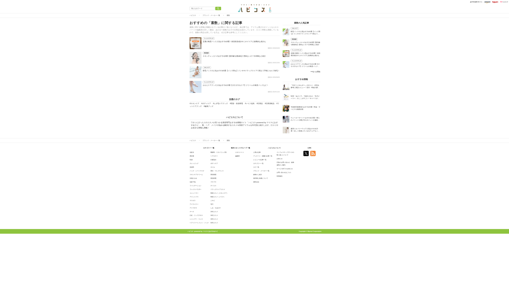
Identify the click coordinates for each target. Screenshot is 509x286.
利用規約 (279, 176)
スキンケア (207, 67)
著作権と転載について (260, 178)
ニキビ (212, 200)
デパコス (213, 185)
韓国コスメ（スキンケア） (219, 193)
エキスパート (239, 152)
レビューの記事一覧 (259, 159)
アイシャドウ (194, 197)
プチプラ (213, 182)
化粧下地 (193, 182)
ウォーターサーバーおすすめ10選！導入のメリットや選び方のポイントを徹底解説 (305, 119)
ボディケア (214, 163)
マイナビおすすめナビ (210, 231)
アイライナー (194, 204)
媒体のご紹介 (257, 174)
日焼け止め (193, 178)
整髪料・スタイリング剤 (218, 152)
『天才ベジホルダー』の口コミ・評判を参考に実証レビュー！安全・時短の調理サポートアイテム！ (305, 86)
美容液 (192, 156)
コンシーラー (194, 193)
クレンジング (194, 163)
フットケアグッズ (208, 38)
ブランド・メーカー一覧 (211, 15)
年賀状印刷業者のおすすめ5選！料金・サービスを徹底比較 (305, 108)
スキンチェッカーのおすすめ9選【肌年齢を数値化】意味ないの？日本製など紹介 (234, 56)
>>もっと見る (315, 72)
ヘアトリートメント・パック (199, 223)
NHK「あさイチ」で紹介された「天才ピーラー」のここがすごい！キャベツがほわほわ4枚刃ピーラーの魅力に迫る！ (305, 97)
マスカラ (193, 200)
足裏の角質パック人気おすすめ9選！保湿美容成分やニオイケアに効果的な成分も (234, 42)
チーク (192, 211)
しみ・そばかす (215, 208)
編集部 (237, 156)
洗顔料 (192, 167)
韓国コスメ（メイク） (217, 197)
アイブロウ (193, 208)
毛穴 (211, 204)
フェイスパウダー (195, 189)
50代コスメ (214, 223)
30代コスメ (214, 215)
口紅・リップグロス (196, 215)
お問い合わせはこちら (284, 172)
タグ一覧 (256, 167)
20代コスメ (214, 211)
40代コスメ (214, 219)
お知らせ (279, 158)
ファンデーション (195, 185)
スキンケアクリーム (196, 174)
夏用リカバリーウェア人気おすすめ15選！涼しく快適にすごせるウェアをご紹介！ (305, 130)
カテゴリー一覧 (258, 163)
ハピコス (193, 15)
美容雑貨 (206, 53)
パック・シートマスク (197, 171)
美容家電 (213, 178)
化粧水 (192, 152)
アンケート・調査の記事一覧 (262, 156)
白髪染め (213, 159)
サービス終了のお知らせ (285, 168)
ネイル (212, 167)
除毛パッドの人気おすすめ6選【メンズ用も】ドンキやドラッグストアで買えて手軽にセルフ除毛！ (241, 71)
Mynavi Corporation (314, 231)
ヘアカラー (214, 156)
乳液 (191, 159)
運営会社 (256, 182)
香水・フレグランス (217, 171)
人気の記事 (257, 152)
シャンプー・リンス (196, 219)
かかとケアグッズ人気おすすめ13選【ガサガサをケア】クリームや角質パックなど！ (235, 85)
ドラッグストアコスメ (217, 189)
